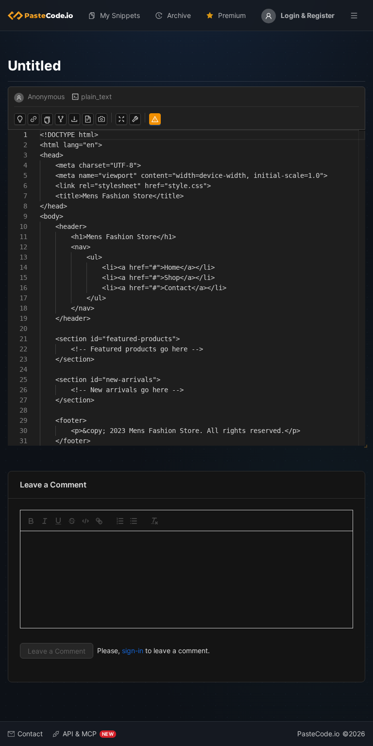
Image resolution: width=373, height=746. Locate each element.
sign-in (132, 650)
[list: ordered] (120, 521)
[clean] (154, 521)
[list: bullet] (133, 521)
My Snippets (120, 15)
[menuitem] (44, 15)
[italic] (44, 521)
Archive (179, 15)
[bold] (31, 521)
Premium (232, 15)
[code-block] (85, 521)
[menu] (186, 15)
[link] (99, 521)
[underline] (58, 521)
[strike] (72, 521)
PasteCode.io (318, 733)
